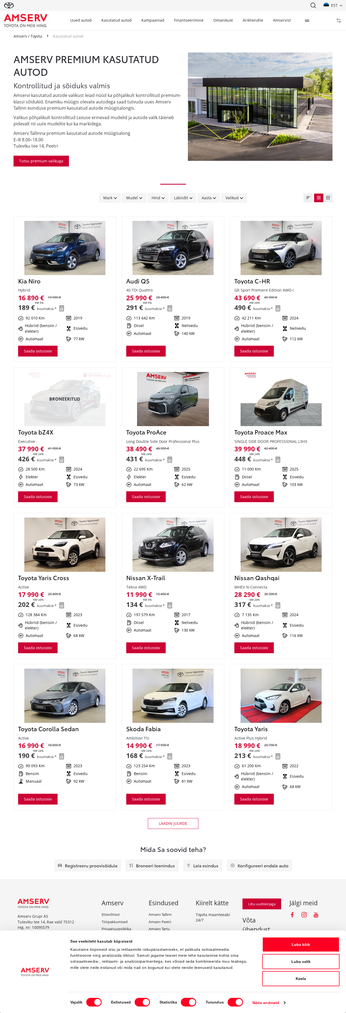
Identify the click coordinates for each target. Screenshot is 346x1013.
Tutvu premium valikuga (41, 161)
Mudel (132, 197)
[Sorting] (308, 198)
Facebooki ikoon (292, 914)
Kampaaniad (152, 20)
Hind (156, 197)
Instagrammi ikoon (304, 914)
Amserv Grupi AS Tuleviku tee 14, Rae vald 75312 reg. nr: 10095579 (46, 922)
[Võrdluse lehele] (338, 20)
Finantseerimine (189, 20)
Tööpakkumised (115, 921)
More (307, 20)
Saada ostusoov (38, 351)
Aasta (207, 197)
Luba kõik (301, 944)
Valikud (232, 197)
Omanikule (223, 20)
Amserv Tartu (159, 928)
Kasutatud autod (116, 20)
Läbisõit (181, 197)
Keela (301, 978)
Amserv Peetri (160, 921)
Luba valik (301, 961)
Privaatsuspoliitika (116, 928)
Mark (107, 197)
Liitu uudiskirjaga (261, 903)
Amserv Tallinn (160, 914)
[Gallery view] (318, 198)
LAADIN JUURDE (173, 823)
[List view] (327, 198)
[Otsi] (313, 5)
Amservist (282, 20)
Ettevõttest (111, 914)
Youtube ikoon (316, 914)
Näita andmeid (265, 1003)
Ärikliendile (253, 20)
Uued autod (81, 20)
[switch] (142, 1002)
